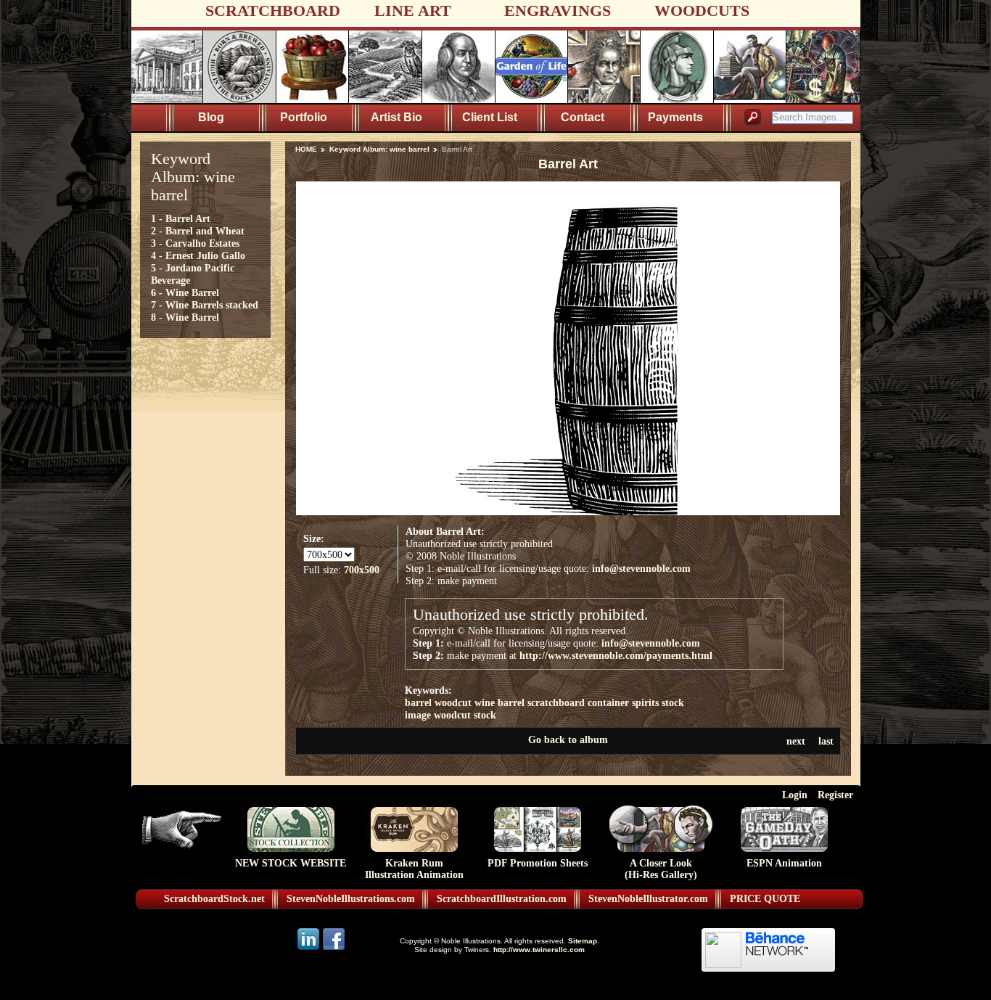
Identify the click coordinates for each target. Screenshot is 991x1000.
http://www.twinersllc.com (539, 950)
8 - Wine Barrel (185, 317)
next (795, 741)
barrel (418, 702)
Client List (489, 117)
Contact (582, 117)
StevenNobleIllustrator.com (648, 898)
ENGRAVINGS (557, 10)
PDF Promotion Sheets (538, 863)
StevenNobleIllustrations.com (351, 898)
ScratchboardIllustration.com (502, 898)
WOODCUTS (701, 10)
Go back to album (568, 739)
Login (794, 794)
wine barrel (499, 702)
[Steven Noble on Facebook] (333, 949)
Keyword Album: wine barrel (379, 149)
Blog (211, 117)
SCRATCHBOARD (272, 10)
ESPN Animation (784, 863)
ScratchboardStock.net (214, 898)
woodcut (453, 702)
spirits (645, 702)
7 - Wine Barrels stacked (204, 305)
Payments (675, 117)
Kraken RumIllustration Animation (414, 869)
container (608, 702)
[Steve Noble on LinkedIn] (309, 949)
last (826, 741)
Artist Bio (396, 117)
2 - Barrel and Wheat (197, 231)
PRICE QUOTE (765, 898)
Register (835, 794)
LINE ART (412, 10)
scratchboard (556, 702)
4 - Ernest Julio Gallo (198, 255)
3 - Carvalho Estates (195, 243)
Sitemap (582, 941)
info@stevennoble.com (641, 568)
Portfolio (303, 117)
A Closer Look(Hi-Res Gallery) (661, 869)
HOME (306, 149)
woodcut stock (465, 715)
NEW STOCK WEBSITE (290, 863)
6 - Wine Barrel (185, 292)
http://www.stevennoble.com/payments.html (615, 655)
